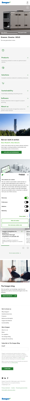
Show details (22, 216)
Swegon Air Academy (7, 338)
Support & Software (7, 320)
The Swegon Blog (6, 336)
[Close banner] (27, 174)
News (3, 332)
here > (23, 359)
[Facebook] (8, 378)
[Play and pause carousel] (27, 7)
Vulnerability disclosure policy (8, 390)
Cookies (13, 388)
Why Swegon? (5, 311)
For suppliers (5, 334)
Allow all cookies (15, 220)
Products (4, 316)
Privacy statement (6, 388)
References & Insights (7, 318)
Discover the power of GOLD (12, 43)
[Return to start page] (6, 3)
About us (4, 330)
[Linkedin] (5, 378)
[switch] (26, 202)
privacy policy (15, 362)
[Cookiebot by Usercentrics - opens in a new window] (19, 175)
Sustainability (5, 322)
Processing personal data (21, 388)
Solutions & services (7, 314)
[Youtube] (2, 378)
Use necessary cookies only (15, 225)
